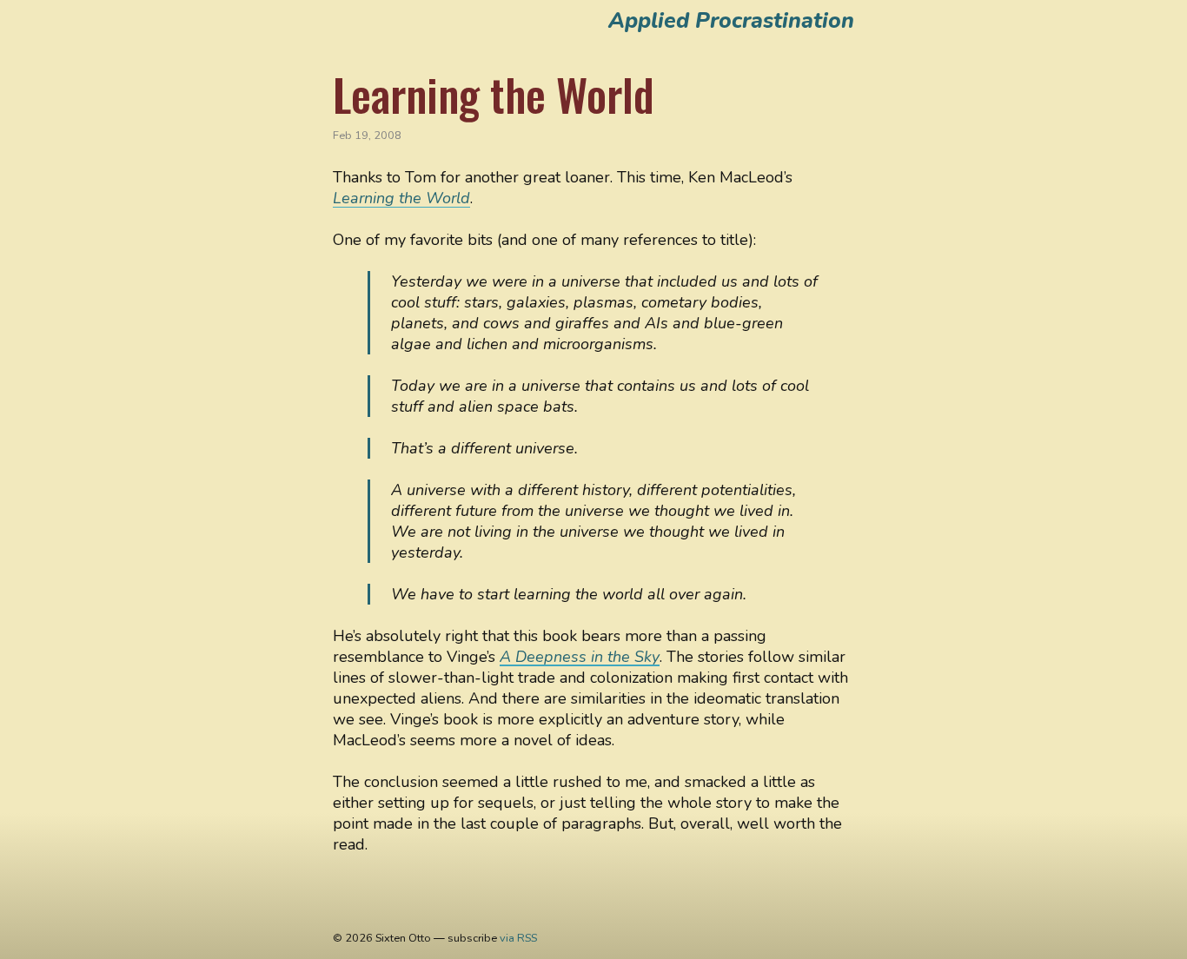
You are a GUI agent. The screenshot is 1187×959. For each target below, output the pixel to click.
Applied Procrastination (731, 21)
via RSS (518, 937)
